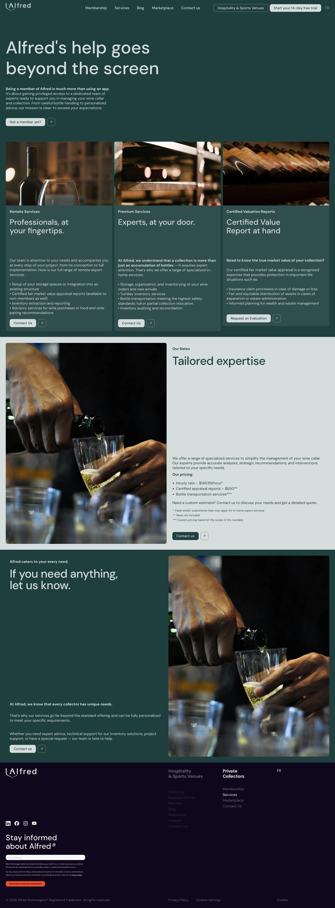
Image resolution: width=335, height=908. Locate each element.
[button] (208, 900)
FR (327, 8)
